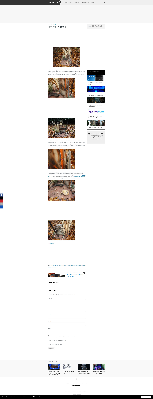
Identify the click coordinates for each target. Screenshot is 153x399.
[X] (1, 198)
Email (49, 321)
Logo (60, 2)
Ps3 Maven (53, 2)
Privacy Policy (83, 383)
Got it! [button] (146, 396)
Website (49, 328)
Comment (50, 298)
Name (49, 315)
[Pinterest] (1, 201)
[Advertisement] (76, 13)
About (68, 383)
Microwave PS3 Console (79, 176)
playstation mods (70, 265)
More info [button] (38, 396)
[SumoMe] (1, 206)
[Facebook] (1, 195)
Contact (77, 383)
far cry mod (63, 265)
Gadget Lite (52, 243)
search (104, 3)
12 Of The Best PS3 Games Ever (95, 127)
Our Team (72, 383)
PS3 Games (76, 2)
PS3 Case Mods (77, 265)
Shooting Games (53, 267)
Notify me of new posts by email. (55, 344)
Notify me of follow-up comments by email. (57, 340)
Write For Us (97, 134)
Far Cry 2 (59, 265)
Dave (55, 24)
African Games (54, 265)
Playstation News (67, 2)
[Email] (1, 203)
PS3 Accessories (85, 2)
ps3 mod (82, 265)
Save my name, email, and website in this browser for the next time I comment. (63, 336)
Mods (92, 2)
